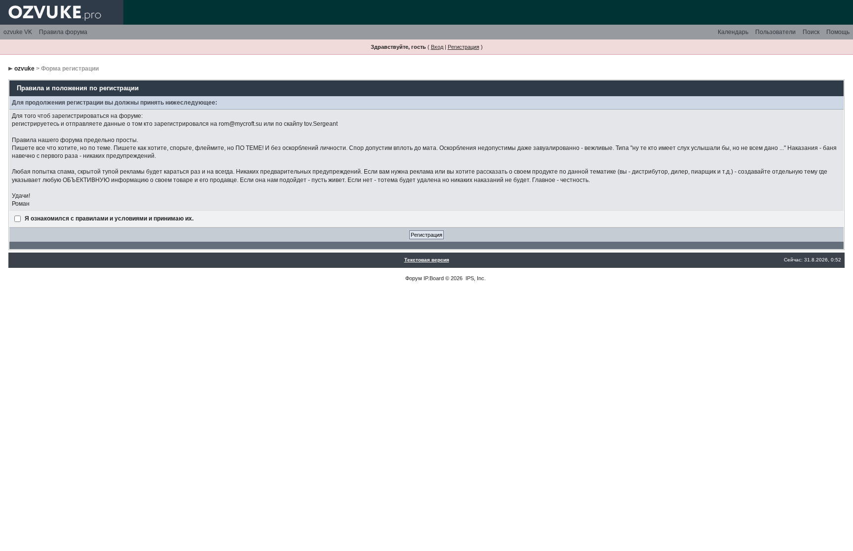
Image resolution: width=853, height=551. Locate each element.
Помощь (838, 32)
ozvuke (24, 68)
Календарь (733, 32)
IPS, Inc (474, 278)
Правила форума (63, 32)
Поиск (811, 32)
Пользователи (775, 32)
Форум (413, 278)
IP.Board (434, 278)
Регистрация (463, 47)
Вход (437, 47)
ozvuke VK (17, 32)
